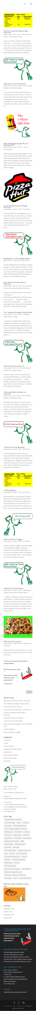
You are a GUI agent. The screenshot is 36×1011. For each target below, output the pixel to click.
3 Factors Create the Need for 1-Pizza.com (15, 829)
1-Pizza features (9, 746)
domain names (17, 835)
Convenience (7, 835)
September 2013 (9, 915)
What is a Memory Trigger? (13, 539)
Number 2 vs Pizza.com (24, 850)
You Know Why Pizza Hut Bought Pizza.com (15, 206)
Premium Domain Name (18, 859)
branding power (8, 832)
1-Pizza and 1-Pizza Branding (14, 447)
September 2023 (9, 909)
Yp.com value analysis (25, 878)
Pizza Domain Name (15, 37)
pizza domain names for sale (12, 856)
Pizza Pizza (26, 209)
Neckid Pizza (27, 643)
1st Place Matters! (10, 490)
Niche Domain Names (11, 317)
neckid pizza (16, 847)
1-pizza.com (26, 822)
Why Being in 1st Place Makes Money (17, 259)
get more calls (27, 838)
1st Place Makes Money (19, 826)
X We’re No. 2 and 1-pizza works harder (14, 875)
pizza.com (11, 853)
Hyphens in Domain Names (13, 588)
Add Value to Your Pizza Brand (15, 84)
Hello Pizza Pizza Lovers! (12, 641)
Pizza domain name (21, 853)
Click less (27, 832)
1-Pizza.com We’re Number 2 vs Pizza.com (15, 393)
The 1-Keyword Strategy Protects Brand (18, 312)
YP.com (15, 878)
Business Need (19, 832)
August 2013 (8, 918)
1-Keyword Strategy (9, 822)
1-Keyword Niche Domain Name (13, 819)
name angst (7, 847)
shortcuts (16, 863)
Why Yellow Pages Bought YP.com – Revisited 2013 (16, 144)
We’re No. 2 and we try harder (12, 869)
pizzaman (9, 34)
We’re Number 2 (26, 869)
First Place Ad (18, 838)
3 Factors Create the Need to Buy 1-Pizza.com (16, 32)
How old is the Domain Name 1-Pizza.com (15, 283)
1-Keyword (26, 314)
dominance (26, 835)
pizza (5, 853)
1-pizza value (7, 826)
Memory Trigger (8, 844)
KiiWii (22, 841)
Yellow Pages (7, 878)
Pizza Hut (24, 856)
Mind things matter (20, 844)
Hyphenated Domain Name (12, 749)
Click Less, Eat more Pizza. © (14, 366)
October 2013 (8, 912)
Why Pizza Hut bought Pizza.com (13, 872)
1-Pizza (25, 147)
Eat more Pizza (8, 838)
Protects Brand (8, 863)
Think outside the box (10, 866)
